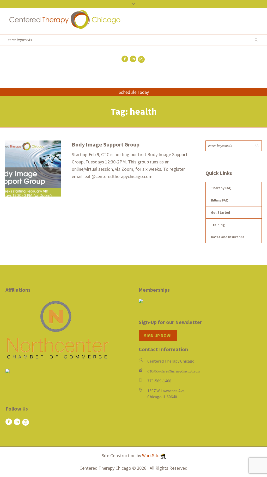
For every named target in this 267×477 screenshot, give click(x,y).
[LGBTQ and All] (7, 372)
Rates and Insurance (227, 237)
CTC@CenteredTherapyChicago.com (173, 371)
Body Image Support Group (105, 144)
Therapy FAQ (221, 188)
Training (218, 224)
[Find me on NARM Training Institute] (200, 301)
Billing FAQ (219, 200)
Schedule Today (133, 92)
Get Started (220, 212)
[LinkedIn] (133, 59)
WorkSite (151, 455)
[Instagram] (141, 59)
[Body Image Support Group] (33, 168)
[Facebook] (124, 59)
